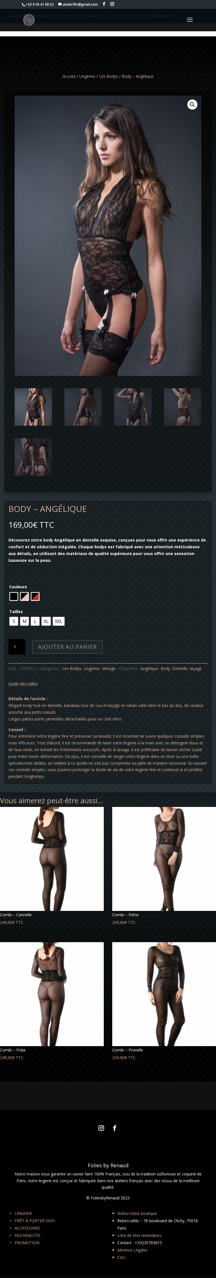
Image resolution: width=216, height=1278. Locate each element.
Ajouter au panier (67, 647)
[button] (192, 104)
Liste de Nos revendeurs (139, 1235)
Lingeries (87, 76)
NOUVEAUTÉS (27, 1235)
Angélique (149, 668)
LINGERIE (23, 1213)
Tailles (16, 611)
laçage (196, 668)
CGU (121, 1257)
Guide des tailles (23, 683)
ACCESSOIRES (27, 1228)
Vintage (109, 668)
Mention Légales (132, 1250)
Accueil (69, 76)
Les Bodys (108, 76)
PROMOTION (27, 1242)
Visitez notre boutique (137, 1213)
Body (165, 668)
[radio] (14, 596)
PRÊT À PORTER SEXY (35, 1220)
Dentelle (180, 668)
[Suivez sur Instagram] (101, 1128)
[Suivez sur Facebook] (114, 1128)
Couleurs (18, 586)
